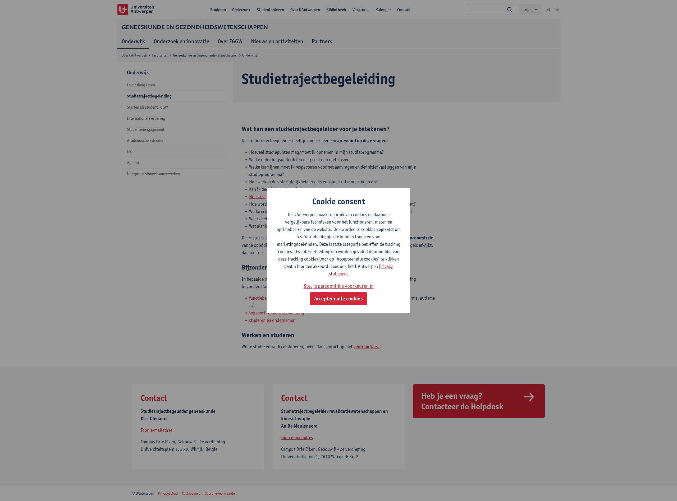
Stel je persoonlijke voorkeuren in (339, 286)
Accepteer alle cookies (338, 298)
